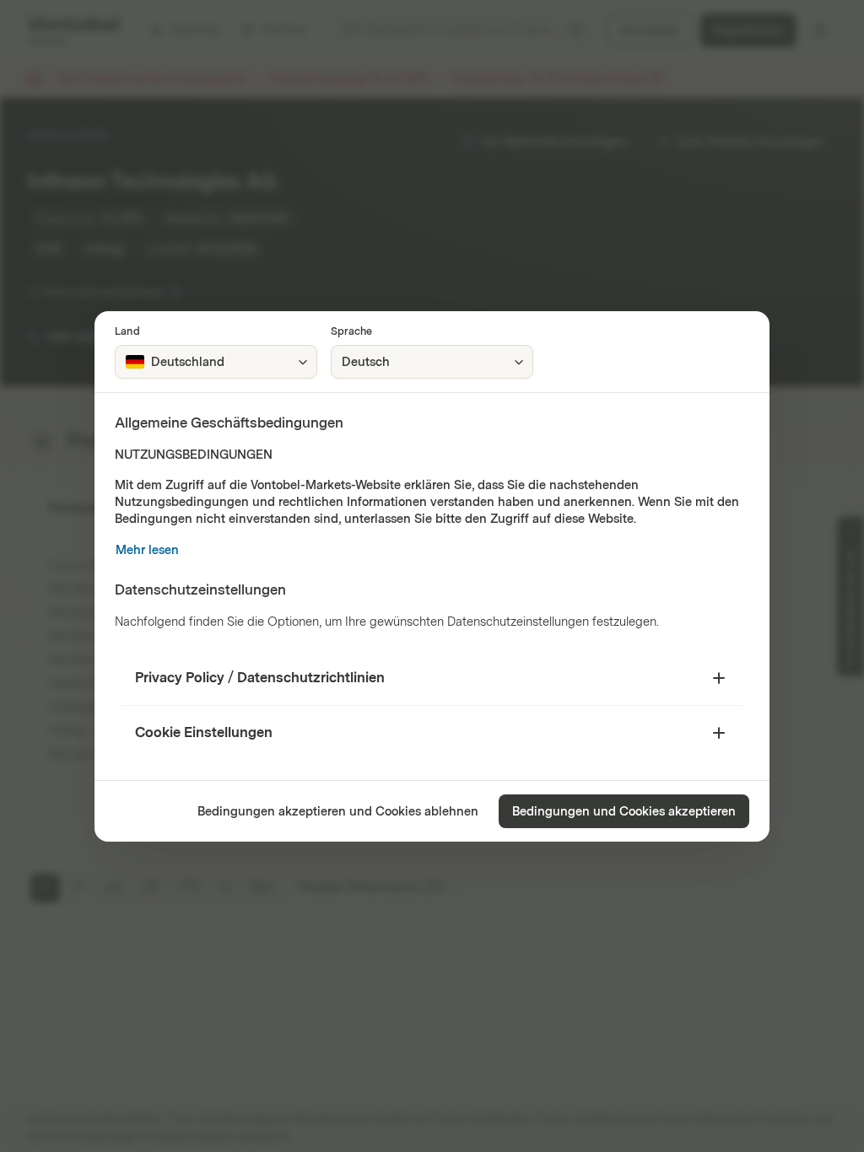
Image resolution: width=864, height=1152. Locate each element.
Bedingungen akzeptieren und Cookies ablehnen (337, 812)
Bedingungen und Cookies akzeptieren (624, 812)
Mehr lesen (147, 550)
